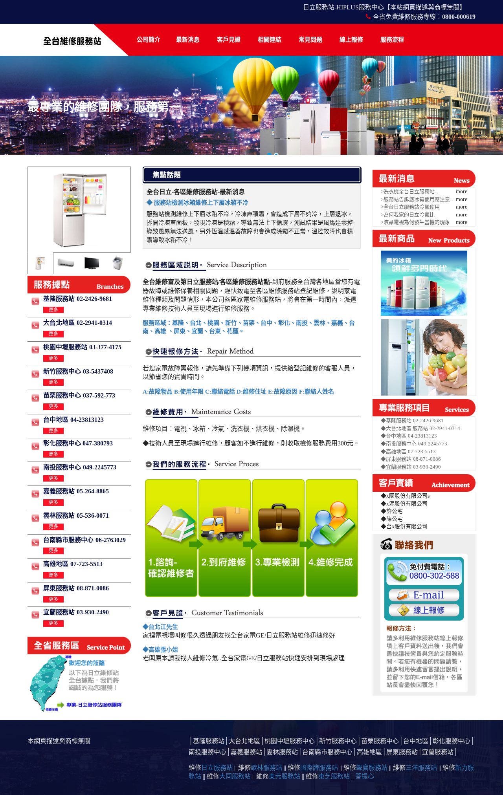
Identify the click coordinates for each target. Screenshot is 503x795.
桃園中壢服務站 (65, 347)
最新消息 (188, 40)
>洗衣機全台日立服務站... (409, 191)
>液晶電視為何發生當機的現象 (415, 222)
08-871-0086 (93, 588)
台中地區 (55, 419)
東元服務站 (284, 776)
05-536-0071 (93, 515)
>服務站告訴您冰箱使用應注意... (417, 199)
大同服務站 (235, 776)
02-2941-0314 (94, 322)
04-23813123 (87, 419)
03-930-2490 (93, 612)
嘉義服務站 (59, 491)
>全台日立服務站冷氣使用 (410, 207)
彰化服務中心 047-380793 (78, 443)
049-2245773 (99, 467)
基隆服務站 (59, 298)
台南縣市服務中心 (68, 540)
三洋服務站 (421, 767)
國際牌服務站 (319, 767)
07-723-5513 (86, 564)
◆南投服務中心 (399, 444)
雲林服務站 (59, 515)
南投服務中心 (62, 467)
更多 (53, 310)
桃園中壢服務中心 (289, 741)
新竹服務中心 (62, 371)
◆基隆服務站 (396, 420)
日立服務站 (217, 767)
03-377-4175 (105, 347)
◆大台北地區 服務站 (404, 428)
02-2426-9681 (94, 298)
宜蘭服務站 (59, 612)
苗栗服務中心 (62, 395)
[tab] (40, 263)
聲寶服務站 (371, 767)
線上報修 (351, 40)
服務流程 (392, 40)
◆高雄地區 (393, 451)
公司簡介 (148, 40)
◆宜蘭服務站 (396, 467)
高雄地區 (55, 564)
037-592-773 (99, 395)
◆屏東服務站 (396, 459)
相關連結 (269, 40)
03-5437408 (98, 371)
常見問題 (310, 40)
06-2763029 (110, 540)
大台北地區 (59, 322)
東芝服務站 (334, 776)
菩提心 (364, 776)
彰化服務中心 (451, 741)
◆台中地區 (393, 436)
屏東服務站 (59, 588)
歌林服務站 (266, 767)
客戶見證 (228, 40)
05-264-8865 (93, 491)
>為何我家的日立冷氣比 (408, 215)
